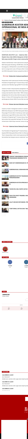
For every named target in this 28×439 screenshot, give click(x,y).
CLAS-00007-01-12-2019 (7, 379)
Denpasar (7, 22)
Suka (10, 260)
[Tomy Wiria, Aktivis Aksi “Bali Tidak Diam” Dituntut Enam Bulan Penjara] (5, 210)
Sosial (11, 22)
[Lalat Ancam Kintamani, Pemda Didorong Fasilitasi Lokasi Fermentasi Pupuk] (5, 203)
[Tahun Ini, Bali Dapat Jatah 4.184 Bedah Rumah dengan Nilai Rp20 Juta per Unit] (5, 190)
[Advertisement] (14, 429)
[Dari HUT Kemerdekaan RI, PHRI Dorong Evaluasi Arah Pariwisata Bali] (5, 164)
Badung (3, 172)
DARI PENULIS (15, 152)
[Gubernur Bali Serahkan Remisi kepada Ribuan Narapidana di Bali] (5, 171)
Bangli (3, 198)
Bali (2, 20)
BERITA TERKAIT (6, 152)
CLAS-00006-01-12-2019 (7, 386)
